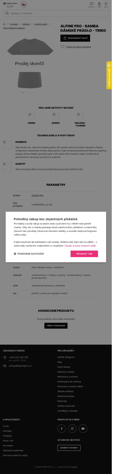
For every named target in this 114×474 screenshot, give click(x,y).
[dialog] (56, 237)
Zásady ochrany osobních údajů (80, 245)
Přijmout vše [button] (84, 254)
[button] (29, 253)
